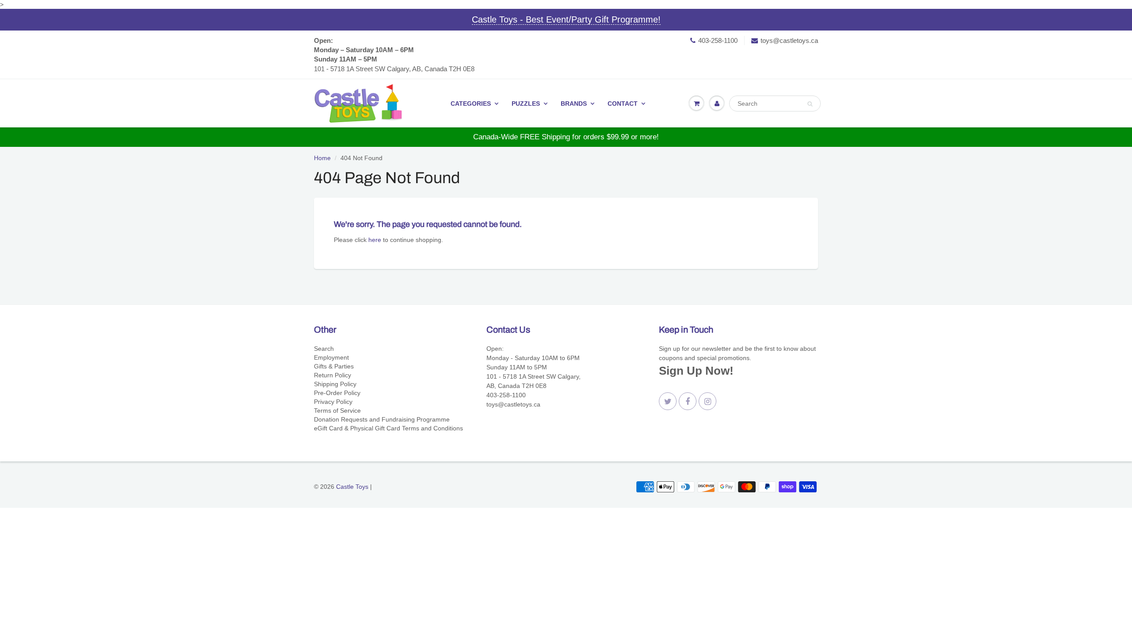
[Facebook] (687, 401)
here (374, 239)
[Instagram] (707, 401)
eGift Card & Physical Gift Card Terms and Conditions (388, 428)
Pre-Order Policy (337, 392)
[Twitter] (668, 401)
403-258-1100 (718, 40)
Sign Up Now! (696, 370)
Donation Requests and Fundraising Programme (382, 419)
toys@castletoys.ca (789, 40)
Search (324, 348)
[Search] (810, 104)
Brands (574, 103)
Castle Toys (352, 486)
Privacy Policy (333, 401)
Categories (471, 103)
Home (322, 157)
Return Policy (332, 375)
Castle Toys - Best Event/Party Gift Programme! (566, 19)
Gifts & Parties (334, 366)
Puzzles (526, 103)
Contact (623, 103)
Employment (331, 357)
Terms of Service (337, 410)
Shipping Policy (335, 384)
